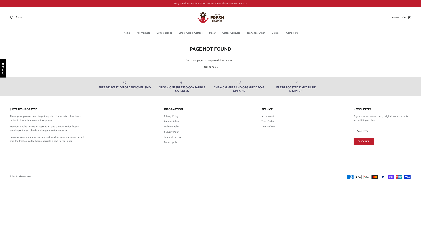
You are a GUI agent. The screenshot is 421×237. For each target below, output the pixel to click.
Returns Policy (171, 121)
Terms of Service (173, 137)
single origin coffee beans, (65, 126)
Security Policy (171, 132)
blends (33, 130)
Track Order (267, 121)
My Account (267, 116)
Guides (275, 33)
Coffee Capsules (231, 33)
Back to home (210, 67)
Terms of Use (268, 126)
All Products (143, 33)
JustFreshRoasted (24, 176)
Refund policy (171, 142)
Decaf (212, 33)
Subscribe (364, 141)
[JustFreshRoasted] (210, 17)
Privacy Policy (171, 116)
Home (127, 33)
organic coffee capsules (54, 130)
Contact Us (292, 33)
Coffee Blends (164, 33)
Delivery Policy (172, 126)
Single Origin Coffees (190, 33)
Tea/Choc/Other (256, 33)
